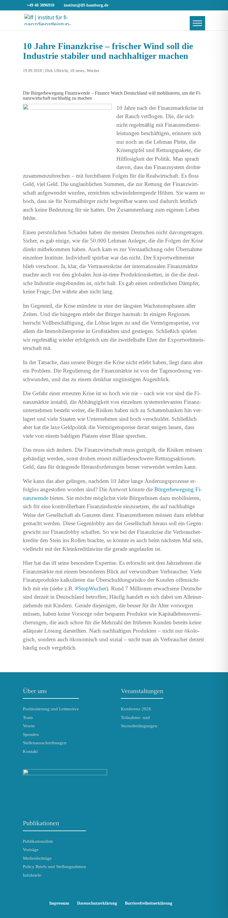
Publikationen (41, 823)
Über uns (35, 691)
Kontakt (30, 751)
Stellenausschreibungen (44, 742)
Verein (29, 725)
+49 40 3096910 (40, 5)
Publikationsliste (38, 841)
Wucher (93, 70)
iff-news (77, 70)
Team (28, 717)
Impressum (59, 903)
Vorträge (31, 849)
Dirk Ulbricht (56, 70)
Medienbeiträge (37, 858)
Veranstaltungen (142, 691)
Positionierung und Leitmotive (51, 708)
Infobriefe (32, 875)
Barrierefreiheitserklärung (148, 903)
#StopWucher (90, 588)
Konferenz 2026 (136, 708)
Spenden (31, 734)
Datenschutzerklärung (97, 903)
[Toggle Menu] (197, 23)
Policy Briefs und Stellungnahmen (54, 866)
